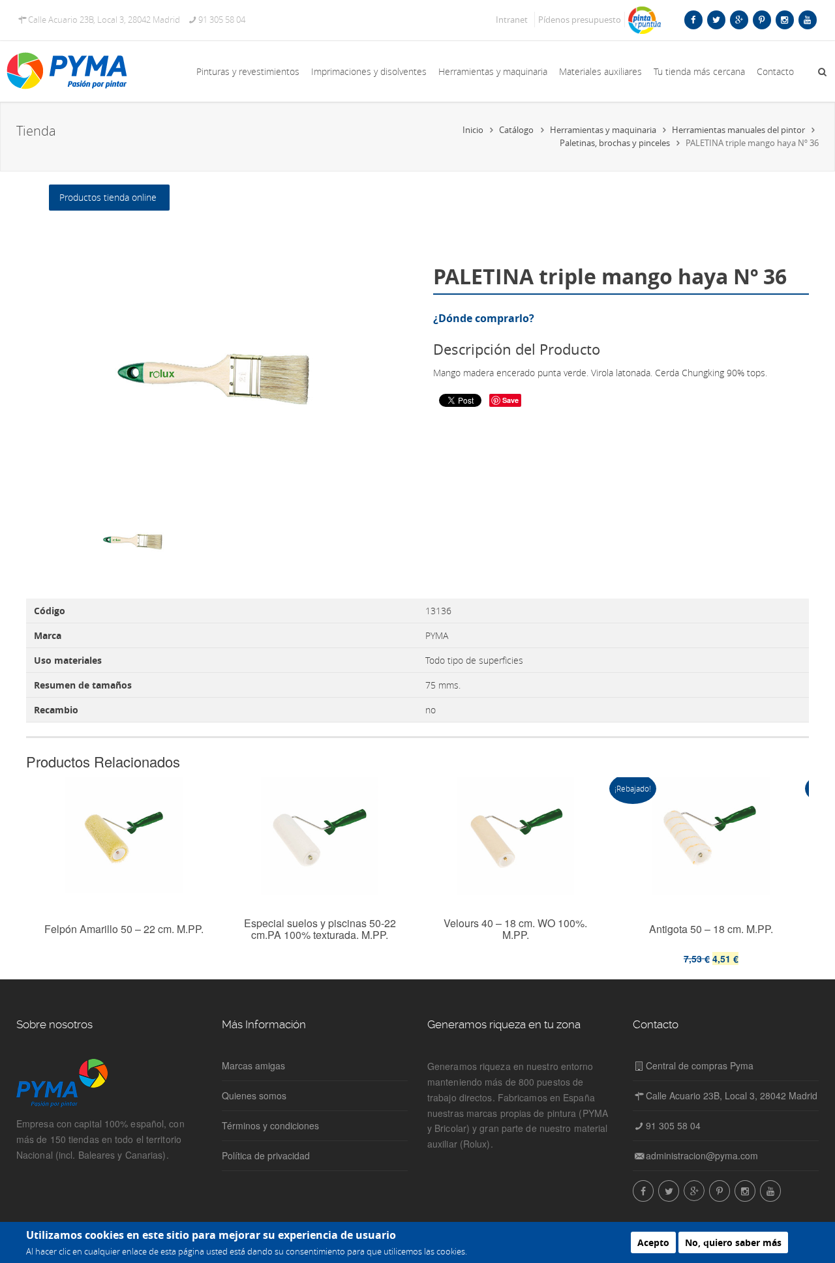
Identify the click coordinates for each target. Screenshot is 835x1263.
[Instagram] (784, 19)
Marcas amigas (253, 1065)
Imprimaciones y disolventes (369, 71)
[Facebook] (693, 19)
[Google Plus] (738, 19)
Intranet (512, 19)
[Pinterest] (762, 19)
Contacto (775, 71)
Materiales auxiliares (600, 71)
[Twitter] (716, 19)
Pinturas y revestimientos (247, 71)
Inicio (473, 130)
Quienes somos (254, 1095)
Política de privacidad (266, 1155)
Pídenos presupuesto (579, 19)
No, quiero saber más (733, 1242)
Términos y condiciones (270, 1125)
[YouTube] (807, 19)
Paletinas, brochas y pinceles (615, 143)
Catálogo (516, 130)
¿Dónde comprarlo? (483, 318)
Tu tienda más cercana (699, 71)
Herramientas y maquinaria (492, 71)
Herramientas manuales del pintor (738, 130)
